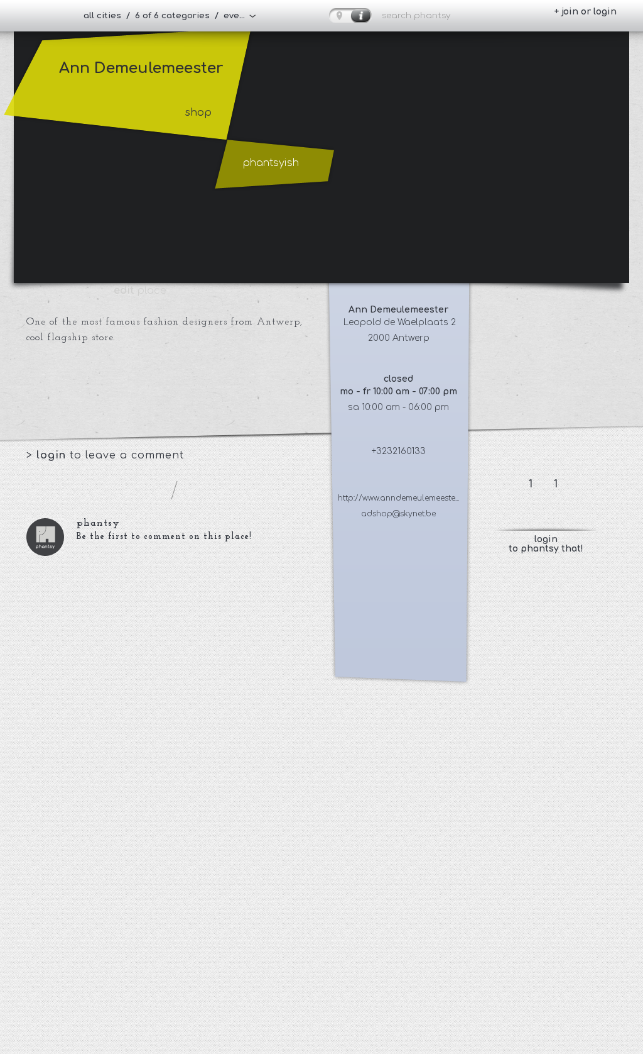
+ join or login (585, 11)
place (140, 290)
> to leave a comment (105, 455)
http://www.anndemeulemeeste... (398, 498)
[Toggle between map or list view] (350, 15)
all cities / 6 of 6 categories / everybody (170, 15)
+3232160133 (399, 451)
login (53, 455)
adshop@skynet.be (398, 513)
